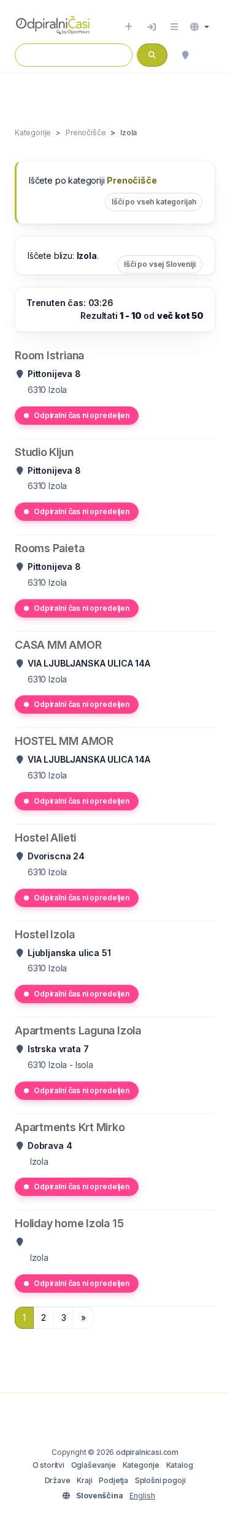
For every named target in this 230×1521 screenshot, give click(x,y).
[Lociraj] (185, 55)
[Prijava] (151, 27)
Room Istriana (49, 355)
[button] (199, 27)
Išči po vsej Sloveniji (160, 264)
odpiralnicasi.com (147, 1452)
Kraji (84, 1480)
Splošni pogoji (160, 1480)
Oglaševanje (93, 1465)
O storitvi (48, 1465)
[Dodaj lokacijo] (128, 27)
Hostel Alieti (45, 837)
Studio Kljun (44, 452)
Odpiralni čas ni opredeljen (81, 415)
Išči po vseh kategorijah (154, 201)
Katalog (179, 1465)
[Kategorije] (174, 27)
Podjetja (113, 1480)
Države (58, 1480)
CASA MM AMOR (58, 644)
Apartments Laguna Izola (78, 1030)
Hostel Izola (44, 934)
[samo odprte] (209, 55)
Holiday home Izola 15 (69, 1223)
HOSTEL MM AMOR (64, 740)
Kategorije (141, 1465)
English (142, 1495)
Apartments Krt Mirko (70, 1127)
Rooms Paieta (49, 548)
